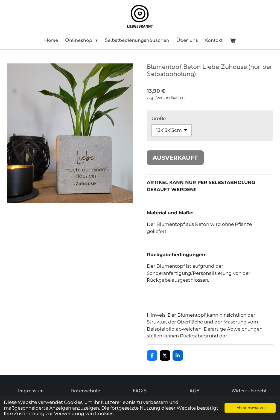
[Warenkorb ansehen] (232, 40)
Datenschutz (85, 390)
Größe (158, 118)
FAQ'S (140, 390)
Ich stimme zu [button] (250, 407)
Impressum (30, 390)
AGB (194, 390)
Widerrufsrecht (249, 390)
